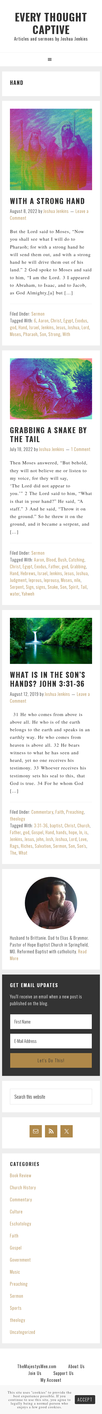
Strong (54, 334)
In (80, 832)
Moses (15, 334)
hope (73, 832)
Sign (30, 587)
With (66, 334)
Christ (56, 320)
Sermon (38, 314)
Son (43, 334)
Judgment (18, 580)
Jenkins (47, 327)
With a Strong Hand (47, 200)
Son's (81, 846)
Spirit (73, 587)
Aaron (43, 320)
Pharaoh (30, 334)
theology (17, 819)
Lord (85, 327)
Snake (53, 587)
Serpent (17, 587)
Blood (51, 560)
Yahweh (28, 594)
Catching (76, 560)
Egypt (68, 320)
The (13, 853)
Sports (16, 1308)
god (13, 327)
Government (20, 1260)
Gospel (37, 832)
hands (61, 832)
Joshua (74, 327)
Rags (14, 846)
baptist (56, 825)
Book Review (20, 1175)
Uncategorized (22, 1332)
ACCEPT (85, 1399)
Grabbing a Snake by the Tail (48, 434)
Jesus (61, 327)
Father (54, 566)
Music (15, 1272)
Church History (23, 1187)
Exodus (81, 320)
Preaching (75, 812)
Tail (84, 587)
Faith (59, 812)
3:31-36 (41, 825)
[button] (51, 59)
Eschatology (20, 1223)
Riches (27, 846)
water (15, 594)
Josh (49, 839)
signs (41, 587)
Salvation (43, 846)
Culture (16, 1211)
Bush (62, 560)
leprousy (51, 580)
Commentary (42, 812)
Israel (34, 327)
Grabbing (78, 566)
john (40, 839)
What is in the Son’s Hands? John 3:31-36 (48, 679)
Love (83, 839)
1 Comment (80, 449)
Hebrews (28, 573)
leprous (35, 580)
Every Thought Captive (51, 23)
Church (83, 825)
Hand (23, 327)
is (86, 832)
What (23, 853)
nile (77, 580)
